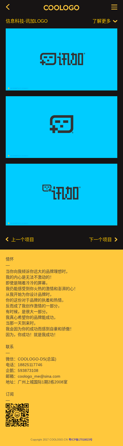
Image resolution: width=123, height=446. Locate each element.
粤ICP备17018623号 (80, 439)
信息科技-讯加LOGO (26, 21)
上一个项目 (22, 239)
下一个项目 (100, 239)
